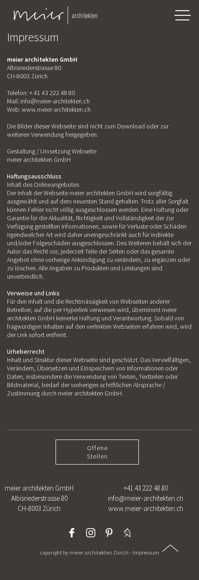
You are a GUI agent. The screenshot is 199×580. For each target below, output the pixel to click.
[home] (51, 15)
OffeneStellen (97, 452)
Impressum (145, 552)
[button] (182, 15)
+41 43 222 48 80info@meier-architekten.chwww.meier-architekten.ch (145, 498)
